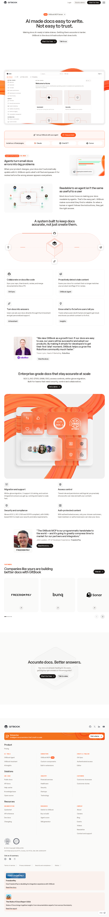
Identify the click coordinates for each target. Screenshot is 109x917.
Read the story (11, 887)
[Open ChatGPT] (5, 859)
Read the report (11, 908)
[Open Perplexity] (15, 859)
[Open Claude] (10, 859)
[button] (68, 135)
